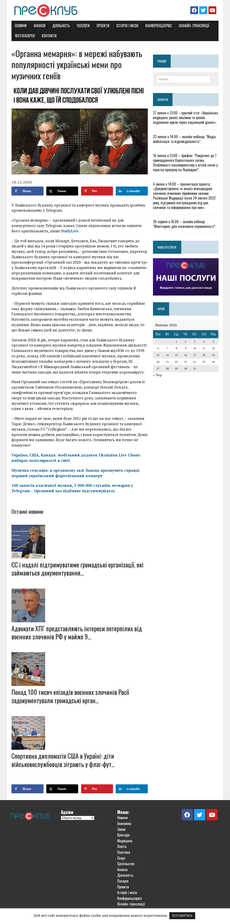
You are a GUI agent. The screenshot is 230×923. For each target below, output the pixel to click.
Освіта (121, 846)
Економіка (124, 823)
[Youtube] (212, 10)
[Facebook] (194, 10)
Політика (123, 852)
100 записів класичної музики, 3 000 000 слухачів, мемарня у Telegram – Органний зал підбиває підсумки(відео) (72, 488)
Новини (21, 25)
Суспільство (125, 863)
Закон (121, 829)
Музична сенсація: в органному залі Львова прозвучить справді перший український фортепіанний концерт (75, 473)
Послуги (83, 25)
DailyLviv (70, 231)
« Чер (157, 374)
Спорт (121, 858)
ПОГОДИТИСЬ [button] (182, 916)
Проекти (103, 25)
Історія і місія (127, 25)
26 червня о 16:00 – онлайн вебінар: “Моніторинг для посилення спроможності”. (184, 224)
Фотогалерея (25, 35)
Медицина (124, 840)
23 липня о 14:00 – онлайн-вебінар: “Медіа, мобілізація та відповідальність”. (184, 139)
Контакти (49, 35)
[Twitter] (203, 10)
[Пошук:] (183, 78)
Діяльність (61, 25)
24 (194, 361)
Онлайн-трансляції (194, 25)
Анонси (39, 25)
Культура (123, 835)
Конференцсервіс (158, 25)
